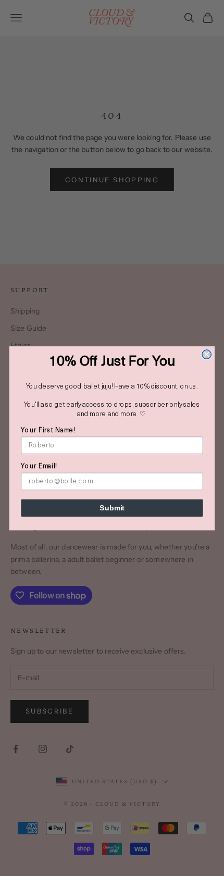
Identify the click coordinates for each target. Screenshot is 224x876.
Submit (111, 507)
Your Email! (39, 466)
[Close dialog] (206, 354)
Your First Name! (48, 430)
